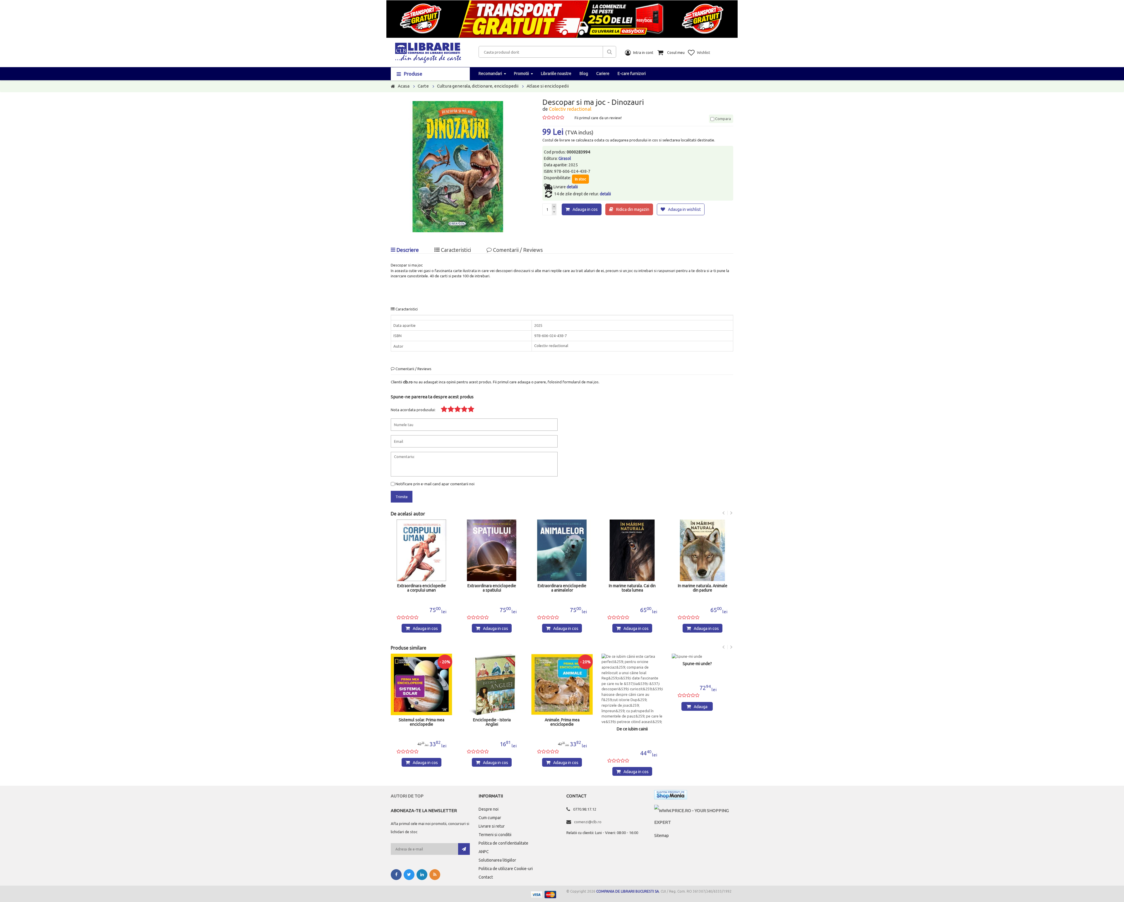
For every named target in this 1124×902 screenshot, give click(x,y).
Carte (423, 85)
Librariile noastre (556, 73)
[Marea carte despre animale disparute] (703, 684)
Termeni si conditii (495, 834)
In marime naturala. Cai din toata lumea (562, 588)
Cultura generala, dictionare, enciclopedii (477, 85)
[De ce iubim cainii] (562, 689)
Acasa (403, 85)
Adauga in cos (585, 209)
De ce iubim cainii (562, 729)
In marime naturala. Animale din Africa (702, 588)
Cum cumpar (490, 817)
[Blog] (434, 874)
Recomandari (490, 73)
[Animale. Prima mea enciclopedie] (492, 684)
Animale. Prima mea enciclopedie (492, 722)
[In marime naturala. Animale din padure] (632, 550)
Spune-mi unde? (627, 664)
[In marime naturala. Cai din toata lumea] (562, 550)
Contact (486, 877)
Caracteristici (455, 250)
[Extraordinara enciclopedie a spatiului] (421, 550)
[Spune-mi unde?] (627, 656)
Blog (584, 73)
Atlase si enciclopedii (548, 85)
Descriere (407, 250)
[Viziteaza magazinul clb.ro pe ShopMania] (670, 795)
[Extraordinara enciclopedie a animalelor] (491, 550)
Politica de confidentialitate (503, 843)
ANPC (484, 851)
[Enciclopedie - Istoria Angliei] (422, 684)
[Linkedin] (422, 874)
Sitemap (661, 835)
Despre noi (488, 809)
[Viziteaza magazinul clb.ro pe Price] (693, 810)
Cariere (602, 73)
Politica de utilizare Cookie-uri (506, 868)
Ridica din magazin (632, 209)
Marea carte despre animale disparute (703, 722)
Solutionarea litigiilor (497, 860)
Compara (722, 119)
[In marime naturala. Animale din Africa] (702, 550)
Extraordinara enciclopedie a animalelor (491, 588)
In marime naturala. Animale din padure (632, 588)
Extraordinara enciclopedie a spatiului (421, 588)
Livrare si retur (492, 826)
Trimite (401, 497)
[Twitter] (409, 874)
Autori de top (407, 795)
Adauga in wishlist (684, 209)
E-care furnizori (632, 73)
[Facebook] (396, 874)
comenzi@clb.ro (588, 822)
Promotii (521, 73)
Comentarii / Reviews (517, 250)
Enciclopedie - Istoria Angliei (422, 722)
